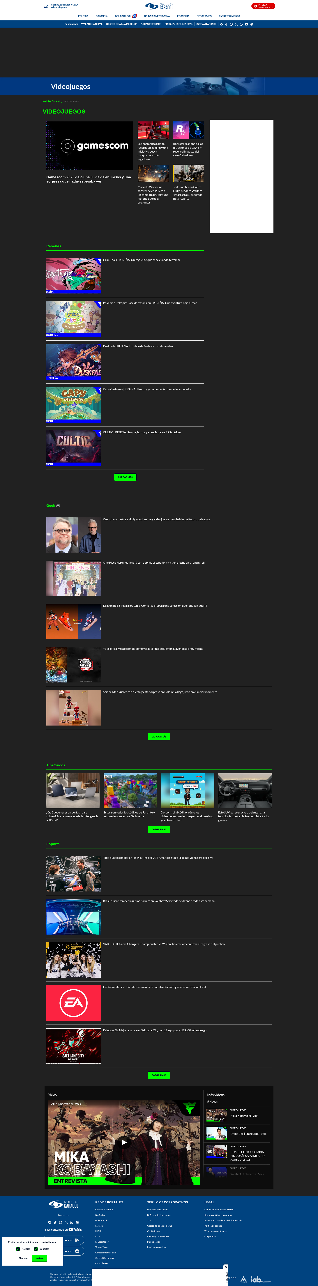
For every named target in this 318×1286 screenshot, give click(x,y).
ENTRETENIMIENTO (229, 16)
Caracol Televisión (104, 1209)
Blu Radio (100, 1215)
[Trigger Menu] (46, 6)
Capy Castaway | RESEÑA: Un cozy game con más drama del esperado (147, 389)
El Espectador (102, 1241)
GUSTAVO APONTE (206, 24)
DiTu (97, 1236)
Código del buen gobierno (159, 1225)
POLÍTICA (83, 16)
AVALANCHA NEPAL (92, 24)
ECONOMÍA (183, 16)
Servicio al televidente (157, 1209)
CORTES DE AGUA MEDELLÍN (121, 24)
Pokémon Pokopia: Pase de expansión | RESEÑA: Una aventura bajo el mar (150, 303)
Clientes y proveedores (158, 1236)
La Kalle (99, 1225)
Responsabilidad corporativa (218, 1215)
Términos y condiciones (215, 1231)
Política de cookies (213, 1225)
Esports (53, 844)
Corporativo (210, 1236)
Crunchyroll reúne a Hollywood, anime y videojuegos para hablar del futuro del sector (156, 519)
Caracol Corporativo (105, 1258)
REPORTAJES (204, 16)
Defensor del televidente (159, 1215)
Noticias (26, 1249)
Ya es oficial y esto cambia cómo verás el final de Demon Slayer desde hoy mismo (153, 648)
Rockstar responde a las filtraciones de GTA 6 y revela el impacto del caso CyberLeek (188, 149)
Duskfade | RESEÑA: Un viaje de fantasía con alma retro (138, 346)
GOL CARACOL (123, 16)
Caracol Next (101, 1263)
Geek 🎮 (53, 505)
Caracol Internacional (105, 1252)
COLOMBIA (102, 16)
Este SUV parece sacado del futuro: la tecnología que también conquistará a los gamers (244, 816)
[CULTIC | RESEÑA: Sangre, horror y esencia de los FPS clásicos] (73, 448)
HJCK (98, 1231)
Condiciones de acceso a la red (219, 1209)
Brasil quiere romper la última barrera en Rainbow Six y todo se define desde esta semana (159, 901)
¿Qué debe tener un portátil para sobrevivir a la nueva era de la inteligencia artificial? (72, 816)
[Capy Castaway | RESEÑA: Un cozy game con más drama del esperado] (73, 405)
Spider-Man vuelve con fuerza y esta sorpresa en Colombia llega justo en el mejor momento (160, 692)
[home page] (159, 6)
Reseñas (53, 246)
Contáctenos (153, 1231)
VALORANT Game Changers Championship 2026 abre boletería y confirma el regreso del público (164, 944)
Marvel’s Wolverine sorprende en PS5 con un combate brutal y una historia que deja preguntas (153, 194)
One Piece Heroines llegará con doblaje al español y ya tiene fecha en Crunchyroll (154, 562)
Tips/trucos (56, 765)
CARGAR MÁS (125, 477)
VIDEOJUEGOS (238, 1110)
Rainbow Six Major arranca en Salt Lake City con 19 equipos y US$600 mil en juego (154, 1030)
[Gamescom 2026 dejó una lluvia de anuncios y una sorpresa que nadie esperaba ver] (89, 145)
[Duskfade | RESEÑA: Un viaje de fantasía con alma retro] (73, 362)
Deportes (44, 1249)
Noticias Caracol (51, 101)
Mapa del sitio (153, 1241)
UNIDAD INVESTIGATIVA (157, 16)
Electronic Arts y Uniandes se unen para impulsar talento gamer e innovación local (154, 987)
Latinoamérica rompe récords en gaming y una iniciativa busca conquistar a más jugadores (153, 151)
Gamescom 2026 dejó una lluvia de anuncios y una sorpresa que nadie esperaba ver (88, 179)
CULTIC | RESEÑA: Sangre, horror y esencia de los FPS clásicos (142, 432)
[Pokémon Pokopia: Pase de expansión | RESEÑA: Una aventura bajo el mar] (73, 319)
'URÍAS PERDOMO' (151, 24)
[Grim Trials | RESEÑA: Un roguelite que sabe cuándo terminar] (73, 275)
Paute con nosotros (156, 1247)
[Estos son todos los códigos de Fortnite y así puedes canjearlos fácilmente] (130, 790)
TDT (149, 1220)
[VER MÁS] (124, 489)
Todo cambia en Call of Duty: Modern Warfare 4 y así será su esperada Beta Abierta (187, 192)
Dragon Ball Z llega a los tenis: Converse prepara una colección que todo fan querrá (155, 605)
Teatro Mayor (101, 1247)
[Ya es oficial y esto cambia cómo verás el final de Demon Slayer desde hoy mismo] (73, 664)
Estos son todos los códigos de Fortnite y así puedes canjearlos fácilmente (129, 814)
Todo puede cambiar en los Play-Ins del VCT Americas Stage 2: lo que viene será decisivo (158, 857)
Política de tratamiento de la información (223, 1220)
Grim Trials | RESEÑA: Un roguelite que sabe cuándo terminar (141, 259)
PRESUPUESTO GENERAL (179, 24)
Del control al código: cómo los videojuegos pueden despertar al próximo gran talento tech (187, 816)
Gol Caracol (101, 1220)
